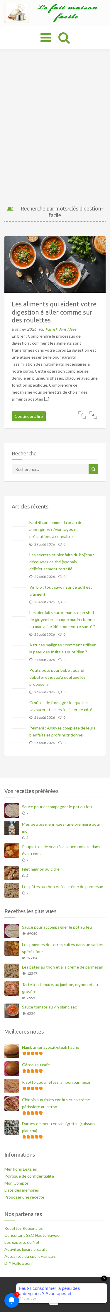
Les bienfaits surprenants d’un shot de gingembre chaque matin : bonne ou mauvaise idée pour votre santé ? (62, 619)
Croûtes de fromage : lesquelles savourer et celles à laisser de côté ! (62, 706)
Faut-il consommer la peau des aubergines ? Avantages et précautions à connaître (56, 529)
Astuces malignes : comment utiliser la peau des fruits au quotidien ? (62, 648)
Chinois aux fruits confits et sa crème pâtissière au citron (56, 1103)
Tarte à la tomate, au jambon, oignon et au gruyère (60, 988)
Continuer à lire (29, 416)
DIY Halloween (18, 1263)
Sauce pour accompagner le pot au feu (57, 806)
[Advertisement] (55, 125)
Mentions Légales (20, 1169)
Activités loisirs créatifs (26, 1249)
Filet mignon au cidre (41, 869)
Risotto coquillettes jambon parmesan (57, 1082)
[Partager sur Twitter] (93, 415)
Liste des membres (21, 1190)
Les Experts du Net (22, 1242)
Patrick (51, 329)
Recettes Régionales (23, 1228)
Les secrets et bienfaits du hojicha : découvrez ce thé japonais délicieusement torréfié (61, 561)
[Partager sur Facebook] (82, 415)
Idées (71, 329)
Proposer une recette (24, 1197)
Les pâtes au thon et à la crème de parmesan (62, 886)
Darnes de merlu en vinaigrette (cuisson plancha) (58, 1127)
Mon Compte (16, 1183)
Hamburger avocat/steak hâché (50, 1047)
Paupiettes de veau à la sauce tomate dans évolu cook (61, 850)
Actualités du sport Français (30, 1256)
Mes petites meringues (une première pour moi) (61, 828)
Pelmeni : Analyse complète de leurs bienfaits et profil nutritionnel (62, 731)
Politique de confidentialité (29, 1176)
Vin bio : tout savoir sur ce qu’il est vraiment (60, 591)
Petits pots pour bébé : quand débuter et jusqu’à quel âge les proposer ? (57, 677)
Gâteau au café (36, 1064)
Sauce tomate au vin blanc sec (49, 1006)
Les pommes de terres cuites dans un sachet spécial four (63, 948)
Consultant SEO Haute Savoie (32, 1235)
